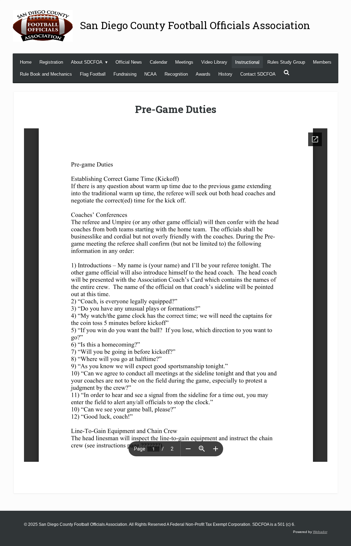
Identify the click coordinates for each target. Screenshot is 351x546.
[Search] (286, 72)
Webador (320, 532)
